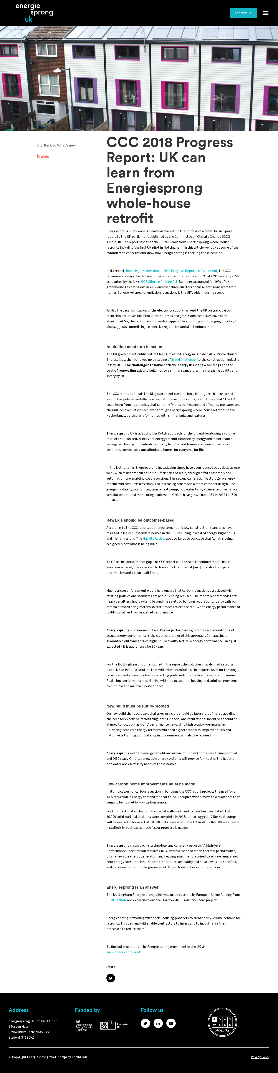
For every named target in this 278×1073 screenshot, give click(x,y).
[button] (266, 13)
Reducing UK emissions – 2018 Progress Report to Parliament (171, 270)
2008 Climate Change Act (158, 281)
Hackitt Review (154, 538)
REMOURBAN (116, 900)
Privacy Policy (260, 1057)
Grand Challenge (183, 359)
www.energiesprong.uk (123, 952)
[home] (32, 13)
